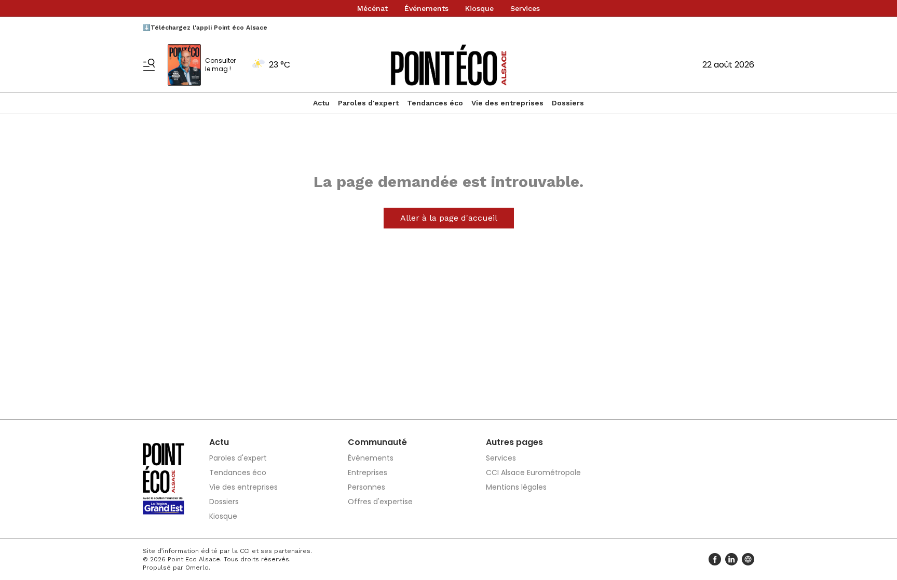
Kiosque (479, 8)
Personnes (366, 487)
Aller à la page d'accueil (448, 218)
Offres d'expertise (380, 501)
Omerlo (197, 567)
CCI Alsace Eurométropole (533, 472)
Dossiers (568, 103)
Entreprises (367, 472)
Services (525, 8)
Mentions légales (516, 487)
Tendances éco (435, 103)
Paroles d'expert (368, 103)
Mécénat (372, 8)
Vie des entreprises (507, 103)
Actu (321, 103)
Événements (426, 8)
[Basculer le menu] (149, 65)
